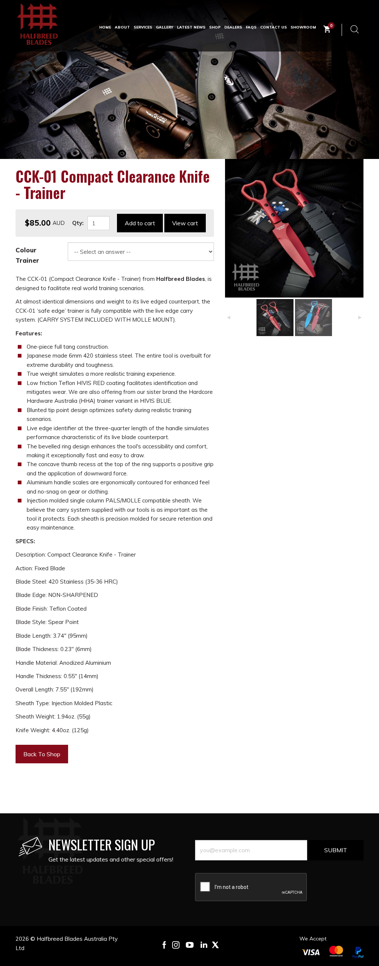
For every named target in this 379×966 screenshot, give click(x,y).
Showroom (303, 27)
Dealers (233, 27)
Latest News (191, 27)
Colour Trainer (27, 255)
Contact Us (273, 27)
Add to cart (140, 223)
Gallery (164, 27)
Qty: (78, 222)
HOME (105, 27)
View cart (185, 223)
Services (143, 27)
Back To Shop (41, 754)
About (122, 27)
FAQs (251, 27)
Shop (215, 27)
